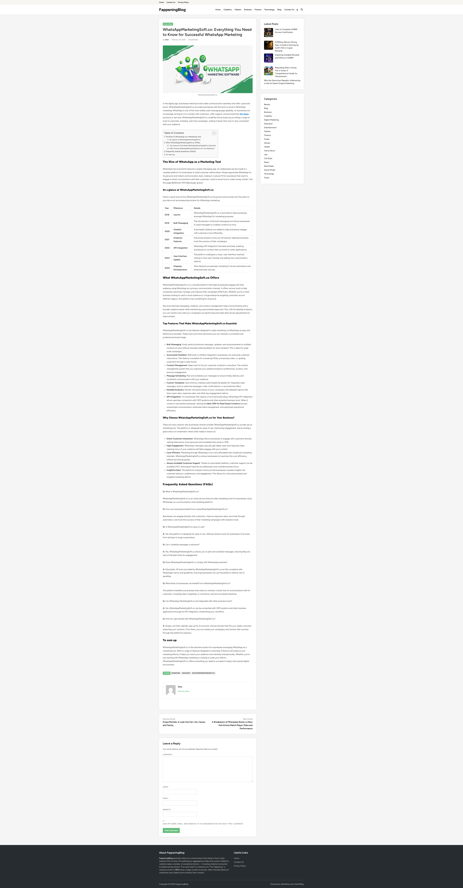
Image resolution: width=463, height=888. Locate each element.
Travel (266, 177)
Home (161, 2)
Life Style (268, 158)
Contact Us (171, 2)
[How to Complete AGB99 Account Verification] (268, 33)
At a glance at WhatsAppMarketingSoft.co (185, 140)
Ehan (167, 40)
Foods (266, 139)
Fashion (238, 9)
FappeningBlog (172, 9)
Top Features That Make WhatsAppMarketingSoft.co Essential (193, 145)
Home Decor (269, 151)
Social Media (168, 24)
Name (166, 787)
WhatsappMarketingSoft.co (203, 673)
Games (267, 143)
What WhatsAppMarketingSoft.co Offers (183, 142)
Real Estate (269, 166)
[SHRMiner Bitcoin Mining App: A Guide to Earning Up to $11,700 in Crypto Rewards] (268, 46)
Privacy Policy (183, 2)
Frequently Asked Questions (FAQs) (181, 151)
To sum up (170, 154)
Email (166, 798)
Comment (168, 755)
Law (266, 154)
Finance (258, 9)
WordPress (285, 884)
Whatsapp (186, 673)
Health (267, 147)
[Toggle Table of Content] (213, 133)
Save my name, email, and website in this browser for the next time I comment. (203, 824)
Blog (279, 9)
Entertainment (270, 127)
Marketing (176, 673)
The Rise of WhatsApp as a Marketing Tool (183, 137)
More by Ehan (183, 691)
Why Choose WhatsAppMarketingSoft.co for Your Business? (192, 148)
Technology (269, 9)
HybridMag (298, 884)
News (266, 162)
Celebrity (228, 9)
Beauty (267, 104)
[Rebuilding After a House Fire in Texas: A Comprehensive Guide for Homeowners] (268, 71)
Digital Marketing (271, 120)
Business (248, 9)
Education (268, 124)
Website (167, 810)
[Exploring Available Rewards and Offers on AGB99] (268, 58)
